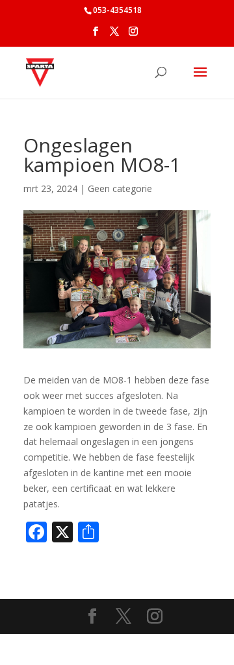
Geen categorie (120, 188)
